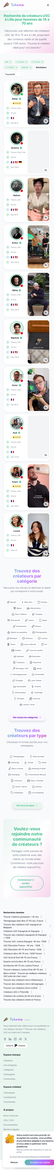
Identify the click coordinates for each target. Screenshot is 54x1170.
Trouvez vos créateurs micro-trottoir (20, 988)
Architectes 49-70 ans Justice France (21, 965)
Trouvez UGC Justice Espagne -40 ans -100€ (24, 941)
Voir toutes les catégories (25, 717)
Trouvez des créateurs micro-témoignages (23, 984)
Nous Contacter (10, 1115)
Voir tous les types (25, 805)
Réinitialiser (41, 67)
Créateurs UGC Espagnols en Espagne (21, 931)
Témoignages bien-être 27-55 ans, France (23, 921)
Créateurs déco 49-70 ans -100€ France (22, 953)
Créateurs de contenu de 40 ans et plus (22, 996)
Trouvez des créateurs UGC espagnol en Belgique (22, 926)
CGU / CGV (8, 1120)
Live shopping (10, 1065)
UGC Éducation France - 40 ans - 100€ (21, 945)
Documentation (10, 1125)
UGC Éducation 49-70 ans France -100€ (22, 949)
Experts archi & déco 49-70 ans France (21, 961)
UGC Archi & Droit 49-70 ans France (20, 957)
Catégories (8, 1069)
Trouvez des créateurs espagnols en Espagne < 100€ (25, 936)
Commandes (9, 1079)
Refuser (14, 1162)
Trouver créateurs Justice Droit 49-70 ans (23, 969)
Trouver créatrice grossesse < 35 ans (21, 917)
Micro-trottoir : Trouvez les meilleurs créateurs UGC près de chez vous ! (25, 974)
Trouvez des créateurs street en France (22, 999)
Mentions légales (11, 1129)
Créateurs (8, 1060)
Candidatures (9, 1097)
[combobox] (14, 74)
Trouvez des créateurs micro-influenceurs (23, 980)
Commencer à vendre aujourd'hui (26, 883)
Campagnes (9, 1074)
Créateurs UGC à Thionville (16, 992)
